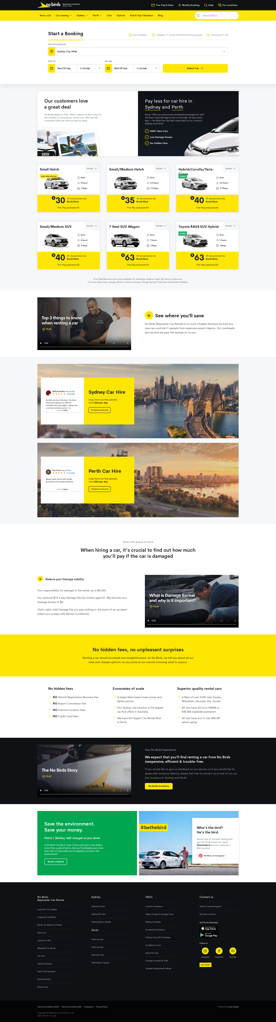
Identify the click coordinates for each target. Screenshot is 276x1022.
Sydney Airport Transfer (101, 922)
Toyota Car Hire (44, 940)
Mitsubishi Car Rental (46, 948)
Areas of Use (42, 987)
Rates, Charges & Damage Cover (159, 914)
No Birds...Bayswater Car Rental (50, 898)
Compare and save (99, 410)
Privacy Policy (101, 1007)
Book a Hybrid (56, 861)
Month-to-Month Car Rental (49, 925)
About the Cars (151, 953)
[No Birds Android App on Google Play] (209, 937)
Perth (177, 107)
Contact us (206, 897)
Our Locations (229, 5)
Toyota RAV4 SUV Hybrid (199, 227)
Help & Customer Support (211, 906)
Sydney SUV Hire (98, 914)
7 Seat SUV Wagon (124, 227)
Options (120, 15)
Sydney (153, 107)
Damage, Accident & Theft (156, 961)
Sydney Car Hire (98, 906)
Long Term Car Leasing (47, 909)
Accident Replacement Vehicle (158, 968)
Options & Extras (44, 964)
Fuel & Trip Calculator (141, 15)
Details (90, 168)
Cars (109, 15)
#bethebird (205, 965)
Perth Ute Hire (97, 947)
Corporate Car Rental (46, 917)
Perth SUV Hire (97, 955)
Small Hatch (49, 169)
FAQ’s (148, 897)
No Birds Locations (208, 914)
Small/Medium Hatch (126, 169)
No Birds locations (158, 786)
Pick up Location (57, 44)
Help (210, 5)
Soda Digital (233, 1007)
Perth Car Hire (97, 939)
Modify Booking (190, 5)
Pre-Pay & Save (164, 5)
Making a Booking (153, 922)
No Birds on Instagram (214, 856)
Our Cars (41, 956)
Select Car (193, 68)
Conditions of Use (153, 945)
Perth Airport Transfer (100, 963)
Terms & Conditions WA (71, 1007)
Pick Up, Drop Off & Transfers (157, 937)
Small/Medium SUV (56, 227)
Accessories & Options (155, 929)
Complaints (88, 1007)
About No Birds (43, 979)
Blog (160, 15)
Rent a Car (45, 15)
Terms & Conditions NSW (48, 1007)
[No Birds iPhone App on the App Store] (209, 930)
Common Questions (153, 906)
